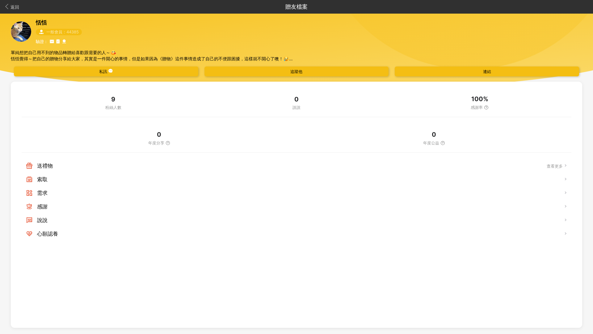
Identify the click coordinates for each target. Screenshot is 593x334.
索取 (42, 179)
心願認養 (47, 234)
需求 (42, 193)
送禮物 (45, 166)
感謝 (42, 206)
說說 (42, 220)
